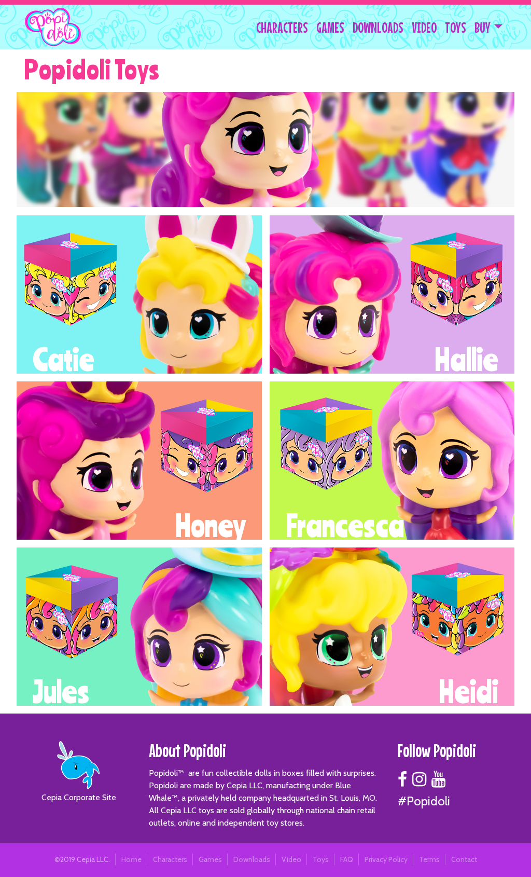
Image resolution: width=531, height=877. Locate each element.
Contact (464, 859)
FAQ (346, 859)
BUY (482, 27)
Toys (321, 859)
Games (210, 859)
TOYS (455, 27)
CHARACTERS (282, 27)
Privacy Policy (386, 859)
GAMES (330, 27)
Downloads (251, 859)
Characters (170, 859)
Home (131, 859)
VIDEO (424, 27)
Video (291, 859)
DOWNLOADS (378, 27)
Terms (429, 859)
